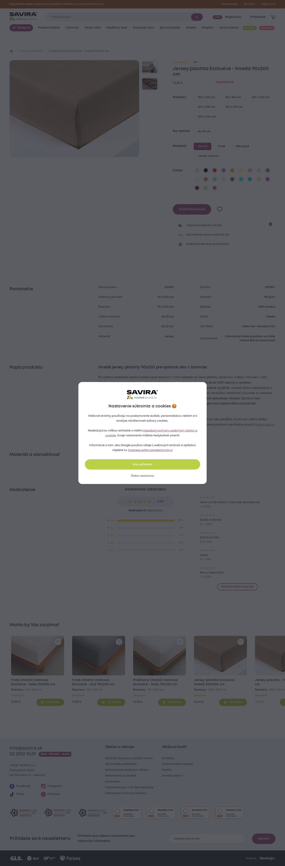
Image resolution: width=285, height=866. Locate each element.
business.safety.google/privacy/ (150, 450)
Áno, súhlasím (142, 464)
